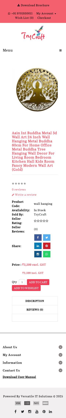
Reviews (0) (35, 309)
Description (34, 301)
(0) (36, 229)
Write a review (25, 194)
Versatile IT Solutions (36, 396)
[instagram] (38, 254)
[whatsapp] (46, 254)
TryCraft (40, 214)
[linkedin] (38, 246)
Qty (14, 282)
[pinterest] (46, 246)
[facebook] (38, 237)
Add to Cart (38, 282)
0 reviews (19, 189)
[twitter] (46, 237)
